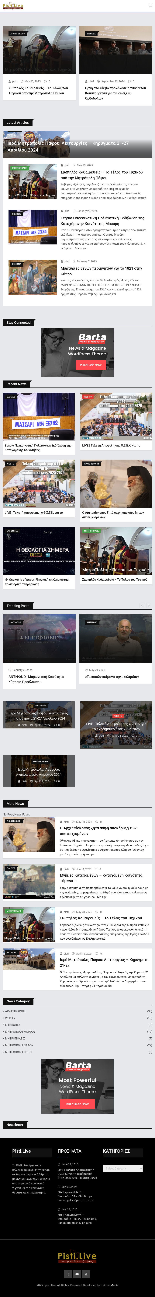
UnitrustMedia (109, 1285)
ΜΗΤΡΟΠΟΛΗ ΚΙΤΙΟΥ (18, 1052)
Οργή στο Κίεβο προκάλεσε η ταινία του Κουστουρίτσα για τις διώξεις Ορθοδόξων (115, 93)
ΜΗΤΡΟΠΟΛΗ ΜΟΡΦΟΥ (20, 1031)
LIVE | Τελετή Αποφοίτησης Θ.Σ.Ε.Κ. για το (111, 445)
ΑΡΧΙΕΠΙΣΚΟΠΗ (15, 1011)
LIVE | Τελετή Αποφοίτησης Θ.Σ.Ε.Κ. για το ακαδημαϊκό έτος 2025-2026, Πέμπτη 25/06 (77, 1174)
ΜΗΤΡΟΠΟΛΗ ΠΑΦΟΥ (19, 1045)
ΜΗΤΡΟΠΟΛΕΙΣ (15, 1038)
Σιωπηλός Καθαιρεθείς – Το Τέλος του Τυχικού (114, 579)
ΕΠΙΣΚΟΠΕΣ (12, 1025)
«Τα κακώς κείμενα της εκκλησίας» (112, 677)
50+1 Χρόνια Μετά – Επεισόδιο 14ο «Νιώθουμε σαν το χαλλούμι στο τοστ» (75, 1196)
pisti (14, 81)
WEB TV (10, 1018)
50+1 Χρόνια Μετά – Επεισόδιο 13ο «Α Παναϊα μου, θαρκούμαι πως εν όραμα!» (77, 1219)
